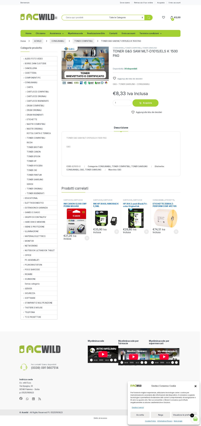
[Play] (91, 360)
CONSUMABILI (58, 41)
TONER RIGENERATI (35, 193)
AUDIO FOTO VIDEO (34, 58)
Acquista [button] (85, 238)
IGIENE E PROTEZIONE (34, 227)
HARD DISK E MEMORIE (35, 222)
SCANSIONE (30, 279)
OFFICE (28, 255)
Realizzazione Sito (96, 33)
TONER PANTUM (34, 175)
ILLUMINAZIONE (32, 231)
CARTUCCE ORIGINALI (36, 96)
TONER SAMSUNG (149, 48)
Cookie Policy (150, 421)
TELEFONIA (30, 312)
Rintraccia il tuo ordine (143, 3)
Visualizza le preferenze (184, 415)
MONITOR (29, 241)
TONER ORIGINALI (35, 188)
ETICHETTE (169, 200)
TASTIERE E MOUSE (34, 307)
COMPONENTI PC (33, 77)
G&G (82, 169)
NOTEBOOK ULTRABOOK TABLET (40, 250)
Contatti (113, 33)
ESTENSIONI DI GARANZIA (36, 207)
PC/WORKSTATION (33, 265)
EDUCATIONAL (31, 198)
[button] (195, 386)
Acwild (25, 412)
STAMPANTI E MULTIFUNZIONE (38, 303)
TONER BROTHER (35, 147)
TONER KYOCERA (35, 165)
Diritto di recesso (100, 418)
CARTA (30, 87)
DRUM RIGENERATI (35, 115)
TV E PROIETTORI (33, 317)
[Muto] (111, 360)
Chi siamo (40, 33)
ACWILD (37, 41)
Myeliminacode (75, 33)
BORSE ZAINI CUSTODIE (35, 63)
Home (28, 33)
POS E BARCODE (32, 269)
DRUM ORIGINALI (34, 110)
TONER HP (31, 161)
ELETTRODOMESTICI (34, 203)
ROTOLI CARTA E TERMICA (39, 133)
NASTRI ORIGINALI (35, 129)
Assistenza (55, 33)
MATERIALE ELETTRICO (35, 236)
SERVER (28, 288)
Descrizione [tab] (121, 127)
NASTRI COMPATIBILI (36, 124)
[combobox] (85, 17)
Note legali (178, 421)
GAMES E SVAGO (32, 212)
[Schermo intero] (115, 360)
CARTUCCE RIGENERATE (38, 101)
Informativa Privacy (164, 421)
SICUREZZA (30, 293)
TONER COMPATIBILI (83, 41)
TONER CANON (33, 152)
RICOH (30, 142)
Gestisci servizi (138, 407)
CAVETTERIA (30, 73)
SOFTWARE (30, 298)
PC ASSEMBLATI (32, 260)
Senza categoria (32, 284)
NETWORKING (31, 246)
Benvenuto (25, 3)
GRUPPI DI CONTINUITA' (35, 217)
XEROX (30, 184)
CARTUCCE (68, 200)
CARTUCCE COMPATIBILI (38, 91)
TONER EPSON (33, 156)
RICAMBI (28, 274)
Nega (160, 415)
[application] (103, 354)
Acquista (160, 3)
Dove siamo (125, 3)
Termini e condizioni (149, 33)
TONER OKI (32, 170)
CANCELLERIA (31, 68)
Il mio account (174, 3)
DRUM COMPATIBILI (35, 105)
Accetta (140, 415)
